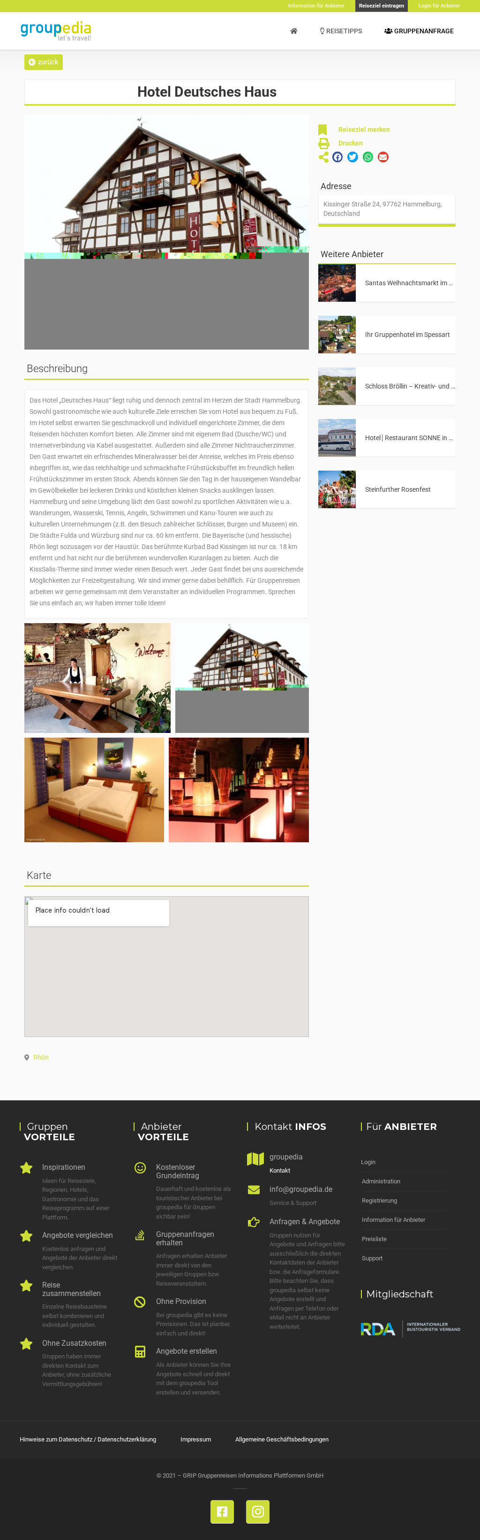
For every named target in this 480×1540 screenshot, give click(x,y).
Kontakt (280, 1170)
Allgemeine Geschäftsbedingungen (282, 1439)
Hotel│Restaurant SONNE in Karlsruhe (421, 438)
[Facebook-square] (222, 1512)
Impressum (195, 1439)
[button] (43, 62)
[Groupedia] (294, 31)
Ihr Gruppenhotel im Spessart (407, 334)
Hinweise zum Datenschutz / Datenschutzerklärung (88, 1439)
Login (368, 1162)
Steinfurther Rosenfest (398, 489)
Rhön (41, 1057)
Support (372, 1258)
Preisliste (374, 1239)
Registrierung (379, 1200)
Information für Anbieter (393, 1219)
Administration (381, 1181)
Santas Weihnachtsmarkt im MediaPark (422, 283)
